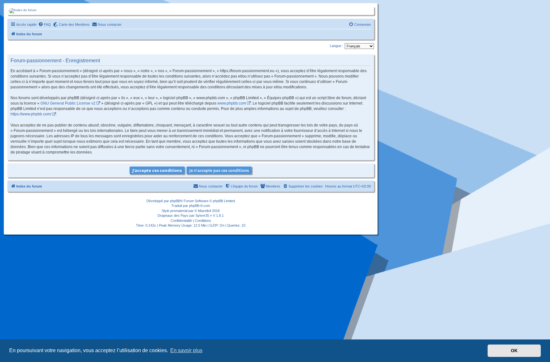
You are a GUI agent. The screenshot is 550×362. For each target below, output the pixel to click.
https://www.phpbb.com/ (31, 114)
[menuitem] (44, 24)
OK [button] (514, 350)
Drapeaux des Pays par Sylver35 (183, 215)
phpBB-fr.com (199, 206)
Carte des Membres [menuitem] (74, 24)
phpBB (175, 201)
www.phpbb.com (231, 103)
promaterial (178, 211)
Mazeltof (204, 211)
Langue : (336, 46)
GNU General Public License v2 (67, 103)
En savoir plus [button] (186, 350)
